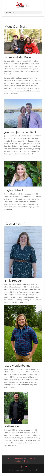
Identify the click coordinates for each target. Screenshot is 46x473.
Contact (18, 461)
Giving (26, 461)
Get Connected (20, 458)
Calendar (32, 458)
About (10, 458)
